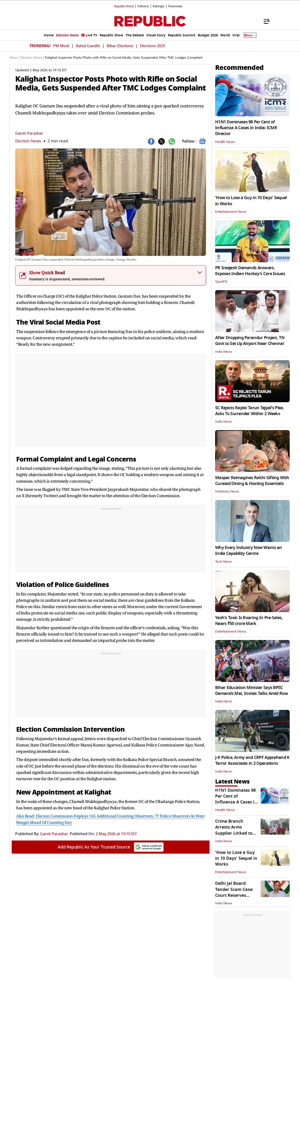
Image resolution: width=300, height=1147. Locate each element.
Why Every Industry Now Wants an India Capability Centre (248, 550)
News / (14, 57)
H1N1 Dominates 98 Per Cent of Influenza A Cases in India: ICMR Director (246, 128)
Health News (225, 142)
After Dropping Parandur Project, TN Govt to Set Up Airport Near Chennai (249, 341)
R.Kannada (175, 6)
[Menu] (264, 21)
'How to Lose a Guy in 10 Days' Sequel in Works (251, 201)
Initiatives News (227, 491)
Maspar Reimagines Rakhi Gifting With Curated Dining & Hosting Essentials (252, 481)
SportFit (221, 281)
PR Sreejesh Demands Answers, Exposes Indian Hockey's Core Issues (250, 271)
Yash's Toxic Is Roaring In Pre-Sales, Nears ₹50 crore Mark (248, 621)
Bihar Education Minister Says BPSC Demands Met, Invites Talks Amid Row (251, 691)
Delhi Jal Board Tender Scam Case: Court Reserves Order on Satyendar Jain (235, 895)
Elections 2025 (152, 46)
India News (223, 351)
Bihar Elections (120, 46)
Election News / (32, 57)
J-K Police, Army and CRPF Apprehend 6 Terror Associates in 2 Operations (252, 760)
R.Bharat (143, 6)
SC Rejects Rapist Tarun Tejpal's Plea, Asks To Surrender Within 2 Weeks (249, 411)
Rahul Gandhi (88, 46)
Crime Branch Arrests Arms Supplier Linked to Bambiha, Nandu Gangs (233, 833)
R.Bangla (158, 6)
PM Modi (61, 46)
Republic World (124, 6)
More (248, 35)
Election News (28, 141)
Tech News (223, 561)
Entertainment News (230, 211)
